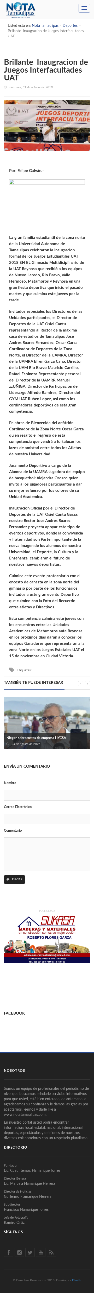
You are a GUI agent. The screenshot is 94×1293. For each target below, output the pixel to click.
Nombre (10, 783)
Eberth (76, 1280)
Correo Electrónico (18, 807)
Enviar (16, 879)
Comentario (13, 830)
